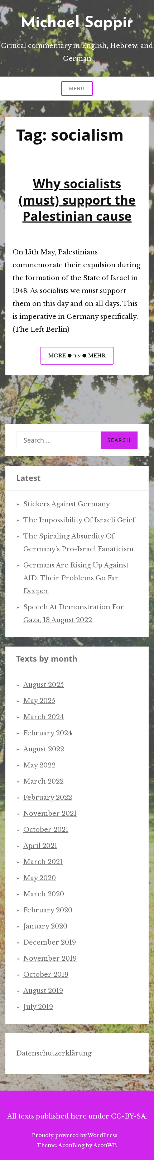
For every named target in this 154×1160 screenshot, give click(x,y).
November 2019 (50, 958)
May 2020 (39, 878)
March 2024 (43, 717)
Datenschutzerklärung (54, 1053)
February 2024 (47, 733)
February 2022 (47, 797)
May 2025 (39, 701)
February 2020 (47, 910)
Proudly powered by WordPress (74, 1135)
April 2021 (40, 846)
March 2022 (43, 781)
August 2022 (43, 749)
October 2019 (45, 975)
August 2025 (43, 685)
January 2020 (45, 926)
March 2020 (43, 894)
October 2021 (45, 830)
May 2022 (39, 765)
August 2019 (43, 991)
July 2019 (38, 1007)
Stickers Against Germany (66, 504)
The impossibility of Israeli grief (79, 520)
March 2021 (43, 862)
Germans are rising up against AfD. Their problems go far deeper (76, 578)
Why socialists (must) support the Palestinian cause (77, 199)
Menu (77, 89)
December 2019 (49, 942)
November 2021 (50, 814)
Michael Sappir (77, 23)
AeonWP (104, 1145)
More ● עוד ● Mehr (81, 358)
